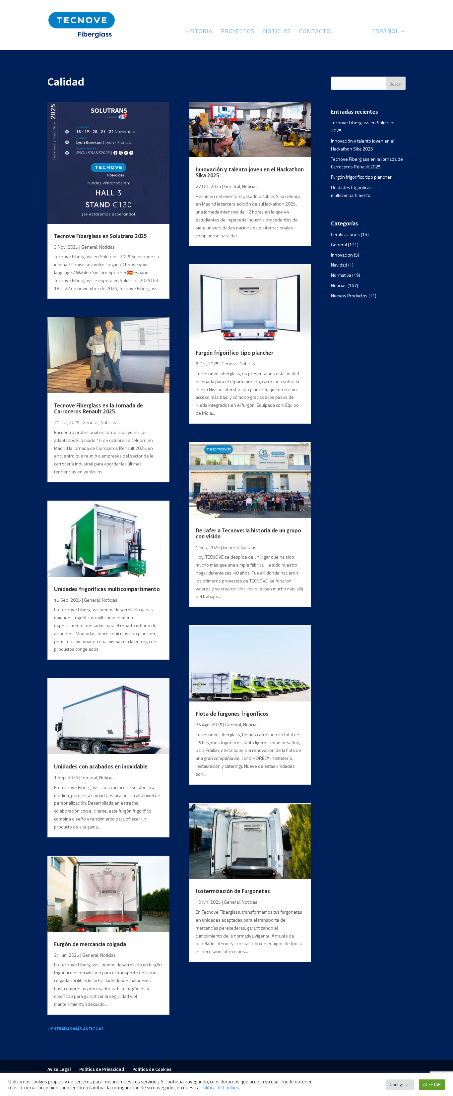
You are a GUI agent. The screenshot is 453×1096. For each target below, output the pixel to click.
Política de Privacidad (101, 1069)
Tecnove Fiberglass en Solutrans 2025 (100, 236)
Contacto (315, 32)
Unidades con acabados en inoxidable (101, 767)
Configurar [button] (400, 1084)
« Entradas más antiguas (75, 1029)
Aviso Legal (59, 1069)
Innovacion (342, 254)
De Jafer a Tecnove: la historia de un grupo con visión (248, 534)
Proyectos (238, 32)
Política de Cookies (151, 1069)
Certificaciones (345, 234)
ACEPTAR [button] (432, 1084)
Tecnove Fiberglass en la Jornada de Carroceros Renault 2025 (98, 409)
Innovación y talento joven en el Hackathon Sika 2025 (250, 173)
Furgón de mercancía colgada (90, 945)
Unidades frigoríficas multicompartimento (107, 589)
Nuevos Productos (349, 295)
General (89, 246)
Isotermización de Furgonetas (233, 891)
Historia (198, 32)
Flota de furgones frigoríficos (232, 714)
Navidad (339, 264)
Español (385, 32)
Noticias (277, 32)
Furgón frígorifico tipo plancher (234, 353)
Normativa (341, 275)
